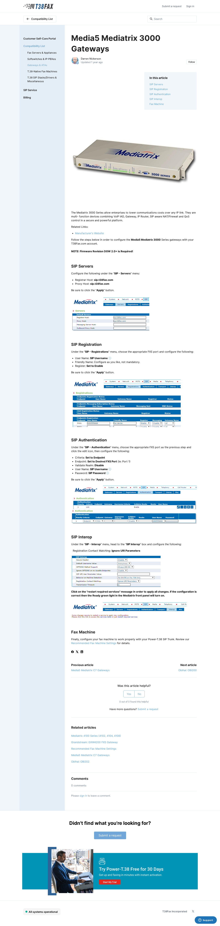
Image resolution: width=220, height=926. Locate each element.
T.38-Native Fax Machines (42, 71)
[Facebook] (72, 652)
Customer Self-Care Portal (39, 38)
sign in (83, 795)
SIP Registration (158, 89)
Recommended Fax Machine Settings (93, 643)
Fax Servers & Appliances (42, 52)
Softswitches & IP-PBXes (41, 59)
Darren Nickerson (91, 58)
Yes (129, 694)
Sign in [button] (190, 6)
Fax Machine (156, 104)
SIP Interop (155, 99)
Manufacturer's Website (89, 233)
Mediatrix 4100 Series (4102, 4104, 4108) (96, 735)
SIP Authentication (160, 94)
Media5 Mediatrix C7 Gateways (90, 670)
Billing (27, 97)
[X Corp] (77, 652)
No (139, 694)
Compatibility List (34, 46)
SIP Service (30, 90)
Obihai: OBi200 (187, 670)
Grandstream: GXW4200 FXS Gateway (94, 742)
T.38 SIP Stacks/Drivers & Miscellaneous (42, 79)
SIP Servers (156, 84)
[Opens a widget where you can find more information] (206, 920)
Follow (191, 62)
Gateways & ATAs (37, 65)
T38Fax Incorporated (174, 911)
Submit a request (172, 6)
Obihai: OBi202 (80, 761)
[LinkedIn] (82, 652)
